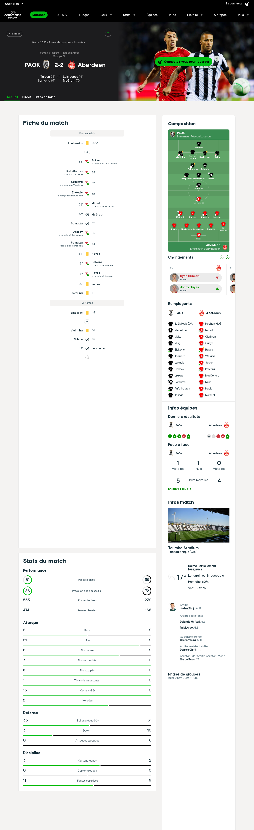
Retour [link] (16, 33)
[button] (106, 14)
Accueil (12, 97)
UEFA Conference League (12, 15)
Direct (26, 97)
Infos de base (45, 97)
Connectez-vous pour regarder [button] (186, 61)
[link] (39, 14)
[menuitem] (40, 14)
